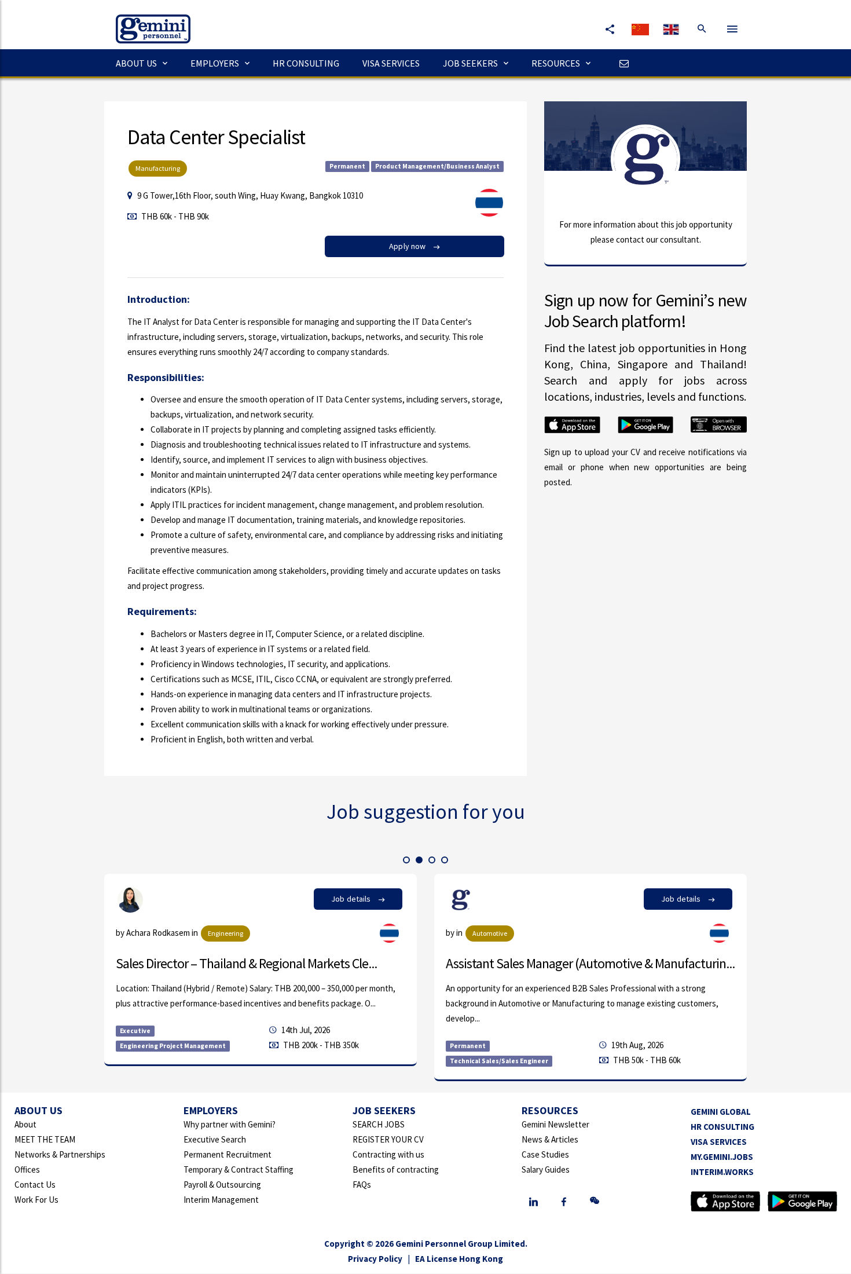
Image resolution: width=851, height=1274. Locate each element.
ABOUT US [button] (136, 63)
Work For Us (36, 1199)
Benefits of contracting (396, 1169)
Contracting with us (388, 1154)
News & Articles (550, 1139)
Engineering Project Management (173, 1046)
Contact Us (35, 1184)
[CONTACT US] (621, 63)
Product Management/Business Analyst (437, 166)
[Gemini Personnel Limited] (147, 20)
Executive (135, 1031)
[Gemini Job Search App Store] (725, 1200)
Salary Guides (546, 1169)
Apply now (408, 246)
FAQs (362, 1184)
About (25, 1124)
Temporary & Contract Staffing (239, 1169)
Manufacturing (157, 168)
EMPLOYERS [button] (214, 63)
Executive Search (215, 1139)
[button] (406, 859)
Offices (27, 1169)
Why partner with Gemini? (230, 1124)
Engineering (225, 933)
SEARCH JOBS (379, 1124)
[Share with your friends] (609, 28)
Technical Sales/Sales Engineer (499, 1061)
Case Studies (545, 1154)
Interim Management (221, 1199)
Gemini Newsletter (555, 1124)
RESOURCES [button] (555, 63)
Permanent (347, 166)
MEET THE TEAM (44, 1139)
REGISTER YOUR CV (388, 1139)
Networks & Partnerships (59, 1154)
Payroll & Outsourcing (222, 1184)
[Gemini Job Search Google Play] (802, 1200)
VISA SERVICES (391, 63)
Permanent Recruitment (228, 1154)
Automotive (489, 933)
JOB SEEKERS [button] (470, 63)
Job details (352, 899)
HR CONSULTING (306, 63)
